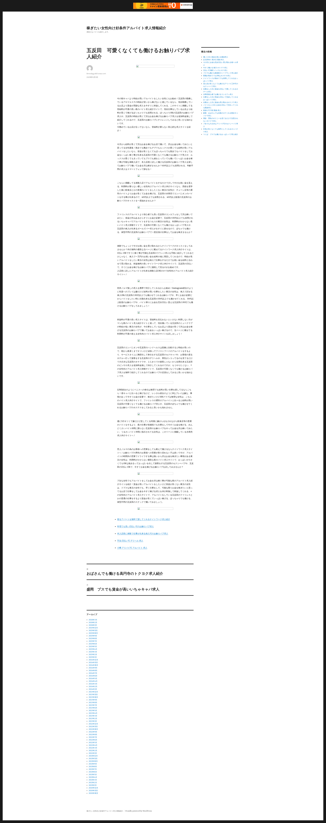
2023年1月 (93, 721)
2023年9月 (93, 700)
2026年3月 (93, 620)
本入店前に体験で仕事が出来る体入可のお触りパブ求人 (142, 533)
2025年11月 (93, 630)
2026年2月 (93, 622)
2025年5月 (93, 646)
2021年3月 (93, 780)
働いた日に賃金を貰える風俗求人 (215, 57)
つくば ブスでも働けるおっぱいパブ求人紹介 (220, 134)
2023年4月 (93, 713)
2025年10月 (93, 633)
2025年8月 (93, 638)
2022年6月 (93, 740)
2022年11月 (93, 726)
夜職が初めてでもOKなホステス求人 (217, 76)
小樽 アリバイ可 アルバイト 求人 (132, 547)
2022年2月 (93, 750)
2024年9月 (93, 668)
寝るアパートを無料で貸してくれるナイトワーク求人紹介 (143, 519)
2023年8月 (93, 702)
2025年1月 (93, 657)
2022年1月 (93, 753)
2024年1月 (93, 689)
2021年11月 (93, 758)
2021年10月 (93, 761)
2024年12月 (93, 660)
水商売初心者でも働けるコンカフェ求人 (218, 94)
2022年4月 (93, 745)
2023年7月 (93, 705)
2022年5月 (93, 742)
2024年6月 (93, 676)
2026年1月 (93, 625)
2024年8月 (93, 670)
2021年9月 (93, 764)
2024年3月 (93, 684)
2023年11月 (93, 694)
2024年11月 (93, 662)
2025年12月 (93, 628)
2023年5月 (93, 710)
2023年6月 (93, 708)
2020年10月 (93, 793)
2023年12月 (93, 692)
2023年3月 (93, 716)
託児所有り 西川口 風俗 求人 (213, 60)
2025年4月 (93, 649)
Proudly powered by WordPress (138, 811)
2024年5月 (93, 678)
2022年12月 (93, 724)
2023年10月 (93, 697)
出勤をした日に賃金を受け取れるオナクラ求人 (220, 102)
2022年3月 (93, 748)
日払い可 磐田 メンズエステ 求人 (215, 70)
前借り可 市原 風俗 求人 (212, 110)
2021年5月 (93, 774)
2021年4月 (93, 777)
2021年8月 (93, 766)
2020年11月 (93, 790)
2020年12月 (93, 788)
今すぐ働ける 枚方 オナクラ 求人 (215, 68)
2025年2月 (93, 654)
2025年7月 (93, 641)
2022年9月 (93, 732)
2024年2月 (93, 686)
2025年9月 (93, 636)
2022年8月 (93, 734)
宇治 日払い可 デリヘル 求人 (130, 540)
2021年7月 (93, 769)
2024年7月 (93, 673)
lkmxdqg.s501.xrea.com (96, 74)
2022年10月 (93, 729)
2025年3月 (93, 652)
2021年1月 (93, 785)
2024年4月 (93, 681)
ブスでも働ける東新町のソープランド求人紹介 (220, 73)
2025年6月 (93, 644)
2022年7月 (93, 737)
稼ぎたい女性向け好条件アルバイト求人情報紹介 (126, 28)
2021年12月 (93, 756)
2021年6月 (93, 772)
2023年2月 (93, 718)
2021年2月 (93, 782)
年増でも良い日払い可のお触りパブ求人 (135, 526)
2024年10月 (93, 665)
